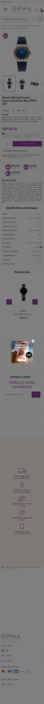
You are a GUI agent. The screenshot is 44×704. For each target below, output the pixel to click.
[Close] (33, 341)
